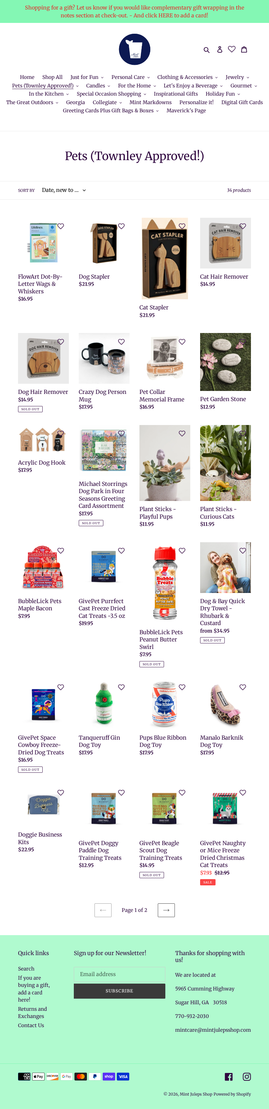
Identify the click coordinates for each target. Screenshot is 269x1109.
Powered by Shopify (232, 1094)
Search (26, 969)
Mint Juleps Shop (196, 1094)
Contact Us (31, 1025)
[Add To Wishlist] (60, 225)
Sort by (26, 190)
